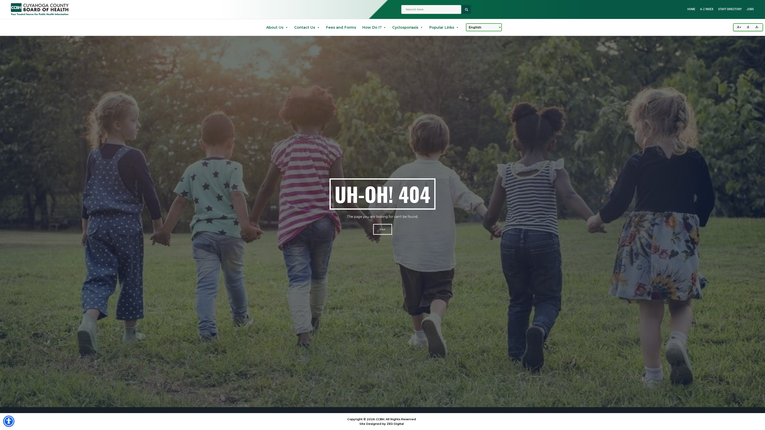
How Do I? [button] (372, 27)
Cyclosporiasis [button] (405, 27)
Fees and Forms (341, 27)
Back (382, 229)
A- (757, 27)
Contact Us (304, 27)
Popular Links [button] (441, 27)
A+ (739, 27)
